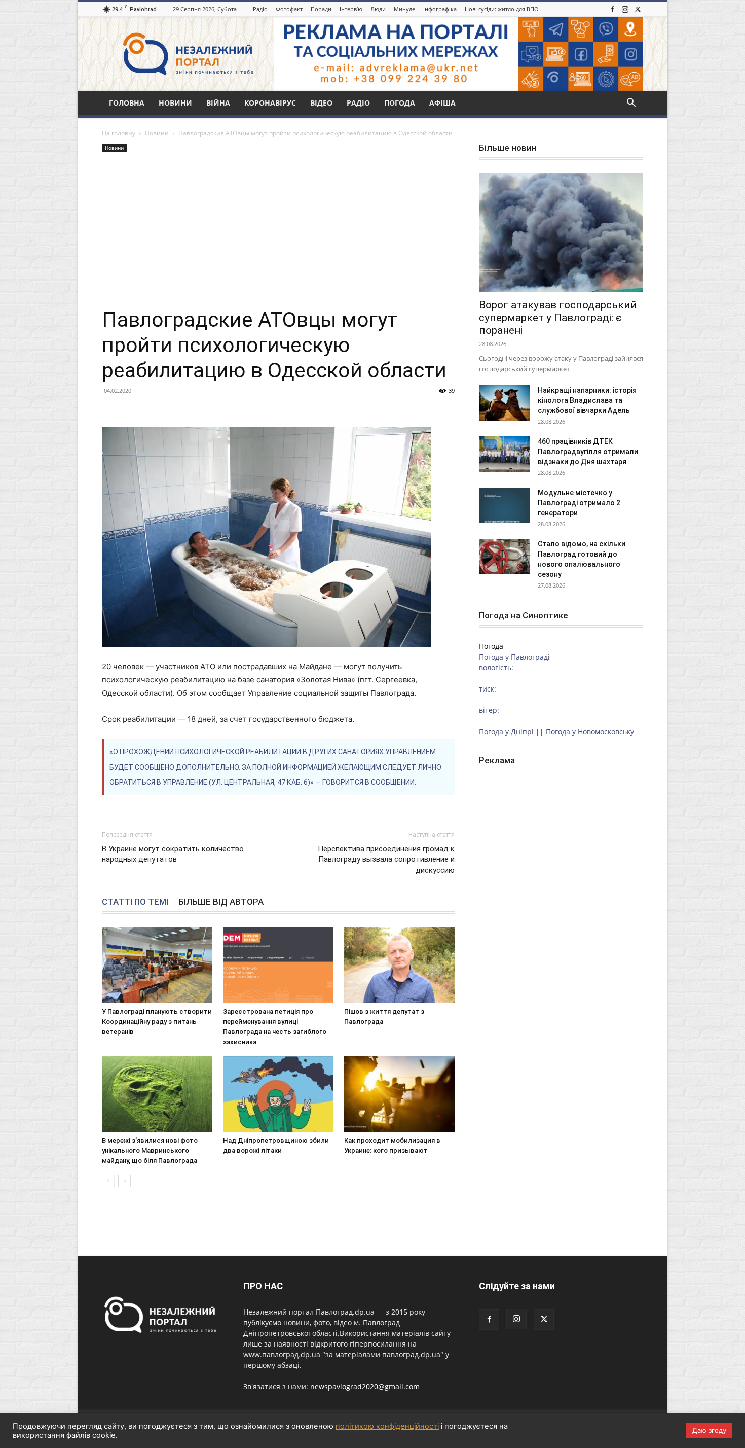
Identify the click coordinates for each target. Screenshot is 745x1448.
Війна (218, 103)
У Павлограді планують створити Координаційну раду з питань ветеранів (157, 1022)
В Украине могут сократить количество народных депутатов (173, 854)
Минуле (404, 9)
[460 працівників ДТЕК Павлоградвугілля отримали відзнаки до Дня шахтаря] (504, 454)
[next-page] (124, 1181)
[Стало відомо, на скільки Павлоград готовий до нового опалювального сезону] (504, 556)
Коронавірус (270, 103)
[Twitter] (637, 9)
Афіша (442, 103)
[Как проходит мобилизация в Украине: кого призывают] (399, 1094)
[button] (631, 104)
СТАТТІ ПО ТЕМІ (135, 902)
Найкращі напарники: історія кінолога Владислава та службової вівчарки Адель (587, 400)
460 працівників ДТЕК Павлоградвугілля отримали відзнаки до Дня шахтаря (588, 451)
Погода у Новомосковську (590, 731)
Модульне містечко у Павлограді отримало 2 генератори (579, 503)
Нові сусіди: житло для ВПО (502, 9)
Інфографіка (440, 9)
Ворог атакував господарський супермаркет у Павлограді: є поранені (558, 317)
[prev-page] (108, 1181)
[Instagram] (624, 9)
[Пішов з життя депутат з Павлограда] (399, 965)
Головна (126, 103)
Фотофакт (289, 9)
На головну (118, 133)
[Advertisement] (278, 231)
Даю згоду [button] (709, 1430)
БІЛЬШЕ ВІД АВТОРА (221, 902)
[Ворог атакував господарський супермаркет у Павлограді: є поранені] (561, 232)
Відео (321, 103)
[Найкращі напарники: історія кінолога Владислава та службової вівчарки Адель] (504, 403)
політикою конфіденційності (387, 1426)
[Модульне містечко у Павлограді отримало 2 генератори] (504, 505)
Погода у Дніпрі (506, 731)
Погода (399, 103)
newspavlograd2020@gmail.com (365, 1386)
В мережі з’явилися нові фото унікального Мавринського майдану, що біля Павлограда (150, 1150)
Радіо (260, 9)
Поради (321, 9)
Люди (378, 9)
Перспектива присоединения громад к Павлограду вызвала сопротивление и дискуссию (386, 859)
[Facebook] (612, 9)
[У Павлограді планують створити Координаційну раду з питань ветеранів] (157, 965)
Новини (175, 103)
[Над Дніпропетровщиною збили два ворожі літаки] (278, 1094)
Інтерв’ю (351, 9)
